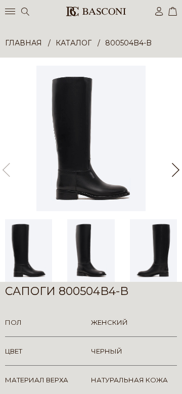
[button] (175, 170)
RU (175, 377)
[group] (91, 138)
